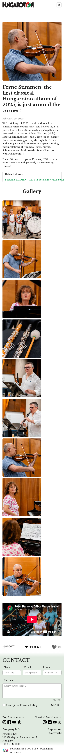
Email (27, 667)
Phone (46, 667)
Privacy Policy (29, 705)
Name (7, 667)
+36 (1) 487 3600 (11, 744)
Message (9, 680)
